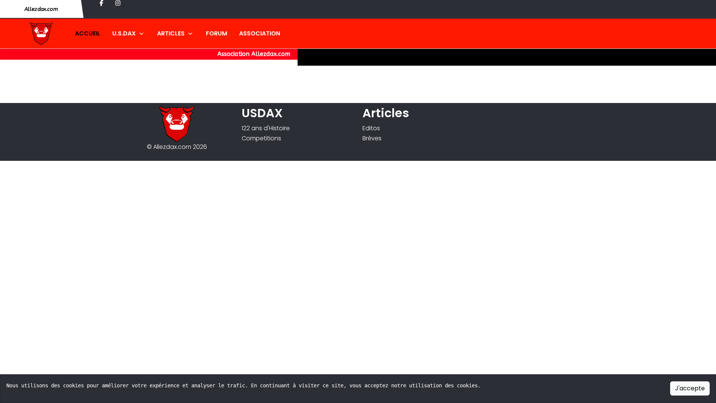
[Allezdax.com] (34, 33)
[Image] (177, 124)
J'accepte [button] (690, 388)
